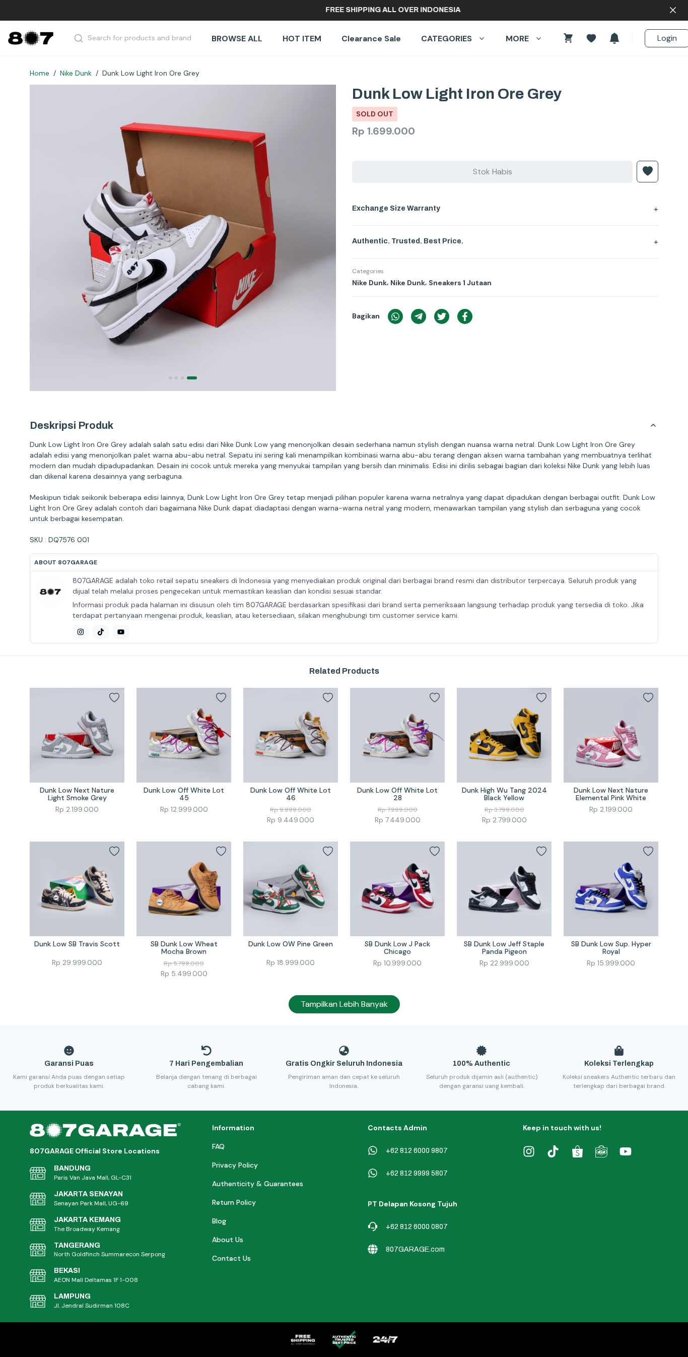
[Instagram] (81, 632)
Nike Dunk (76, 73)
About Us (227, 1239)
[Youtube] (121, 632)
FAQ (218, 1146)
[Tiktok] (101, 632)
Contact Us (231, 1258)
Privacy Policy (235, 1165)
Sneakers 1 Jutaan (460, 282)
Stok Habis (492, 171)
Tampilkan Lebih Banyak (344, 1004)
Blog (219, 1220)
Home (39, 73)
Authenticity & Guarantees (257, 1183)
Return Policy (234, 1202)
